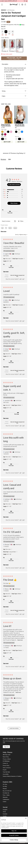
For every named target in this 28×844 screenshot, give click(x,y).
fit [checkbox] (6, 228)
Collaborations (6, 799)
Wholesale (5, 797)
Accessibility (6, 774)
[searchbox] (7, 221)
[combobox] (21, 234)
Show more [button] (3, 231)
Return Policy (6, 756)
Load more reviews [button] (14, 728)
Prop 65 (4, 769)
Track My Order (6, 772)
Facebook (5, 813)
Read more (20, 640)
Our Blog (5, 786)
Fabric (3, 96)
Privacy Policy (6, 765)
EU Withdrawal (6, 761)
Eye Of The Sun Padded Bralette (19, 125)
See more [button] (5, 271)
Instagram (5, 809)
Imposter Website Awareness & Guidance (12, 776)
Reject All (14, 830)
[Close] (26, 818)
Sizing (3, 91)
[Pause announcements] (26, 1)
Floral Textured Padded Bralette (6, 125)
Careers (4, 801)
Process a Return (7, 759)
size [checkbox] (2, 228)
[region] (13, 190)
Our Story (5, 784)
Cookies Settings (14, 839)
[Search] (19, 4)
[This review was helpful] (20, 279)
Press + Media (6, 795)
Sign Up (6, 746)
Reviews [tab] (3, 159)
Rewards (5, 788)
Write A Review (14, 203)
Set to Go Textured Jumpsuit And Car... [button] (17, 276)
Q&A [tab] (9, 159)
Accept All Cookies (14, 835)
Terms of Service (6, 767)
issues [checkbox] (15, 228)
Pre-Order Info (6, 793)
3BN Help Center (6, 754)
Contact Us (5, 763)
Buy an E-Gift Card (7, 790)
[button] (1, 4)
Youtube (4, 816)
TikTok (4, 811)
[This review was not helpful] (23, 279)
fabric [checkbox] (10, 228)
